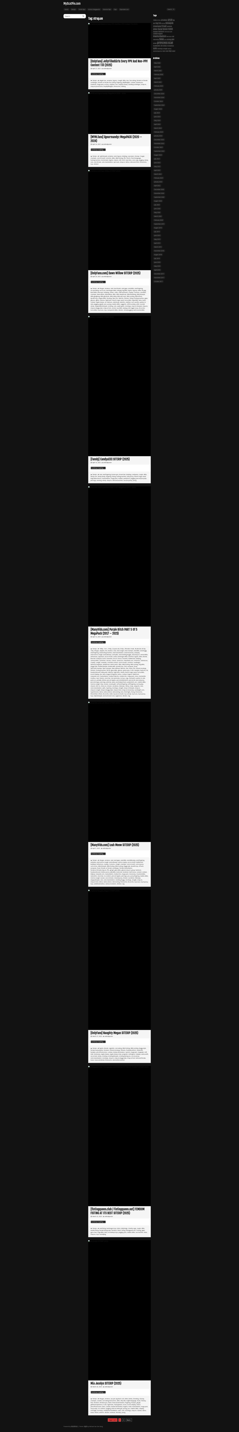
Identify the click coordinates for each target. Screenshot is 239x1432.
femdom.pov (103, 1402)
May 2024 (157, 120)
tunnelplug (103, 1234)
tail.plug (125, 308)
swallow (169, 48)
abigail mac (102, 80)
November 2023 (159, 143)
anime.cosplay (122, 862)
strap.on (143, 84)
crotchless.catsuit (112, 662)
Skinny (127, 686)
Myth (85, 1426)
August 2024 (158, 109)
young (134, 480)
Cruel (163, 26)
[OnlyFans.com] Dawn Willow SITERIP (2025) (116, 273)
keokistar (125, 872)
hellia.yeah (104, 672)
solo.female (97, 162)
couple (141, 474)
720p (92, 651)
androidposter (107, 68)
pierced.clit (132, 680)
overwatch (132, 678)
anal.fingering (139, 288)
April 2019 (157, 243)
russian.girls (112, 684)
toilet (111, 694)
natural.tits (94, 876)
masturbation (106, 478)
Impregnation (118, 1404)
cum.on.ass (94, 866)
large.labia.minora (96, 478)
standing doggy (120, 880)
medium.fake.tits (114, 676)
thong (133, 692)
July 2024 (157, 113)
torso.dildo (94, 310)
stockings (128, 306)
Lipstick (127, 1052)
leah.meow (132, 872)
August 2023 (158, 155)
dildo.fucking (119, 158)
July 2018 (157, 258)
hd (147, 670)
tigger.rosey (134, 308)
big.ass (115, 80)
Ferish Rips (82, 9)
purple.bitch (130, 682)
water (173, 51)
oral (133, 160)
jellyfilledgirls (126, 82)
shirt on (98, 686)
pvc (136, 682)
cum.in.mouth (101, 158)
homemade (104, 160)
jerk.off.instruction (101, 1052)
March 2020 (157, 216)
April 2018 (157, 270)
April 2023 (157, 170)
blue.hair (93, 658)
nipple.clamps (100, 302)
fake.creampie (107, 668)
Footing (138, 1230)
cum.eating (118, 1048)
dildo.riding (113, 296)
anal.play (137, 653)
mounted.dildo (140, 874)
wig (129, 696)
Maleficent (136, 674)
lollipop (93, 874)
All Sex (159, 20)
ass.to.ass (102, 290)
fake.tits (121, 298)
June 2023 (157, 162)
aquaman (101, 656)
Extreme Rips (107, 9)
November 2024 (159, 97)
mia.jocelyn (94, 1408)
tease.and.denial (99, 1060)
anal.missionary (129, 653)
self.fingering (131, 684)
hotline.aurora (105, 872)
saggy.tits (123, 304)
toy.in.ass (100, 310)
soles (119, 1410)
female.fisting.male (105, 1230)
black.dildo (94, 292)
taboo (144, 1410)
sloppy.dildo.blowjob (101, 306)
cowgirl (120, 80)
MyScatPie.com (72, 3)
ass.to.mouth (109, 656)
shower (109, 686)
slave (145, 1232)
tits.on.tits (142, 308)
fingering (119, 82)
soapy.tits (137, 686)
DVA (125, 666)
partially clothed (101, 680)
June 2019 (157, 235)
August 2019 (158, 228)
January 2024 (158, 136)
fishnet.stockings (141, 668)
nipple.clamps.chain (115, 1054)
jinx (101, 674)
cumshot (108, 158)
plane (113, 682)
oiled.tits (122, 302)
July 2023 (157, 159)
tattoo (127, 162)
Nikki (161, 39)
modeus (93, 678)
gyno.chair (94, 1232)
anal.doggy (143, 651)
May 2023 (157, 166)
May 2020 (157, 212)
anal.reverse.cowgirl (96, 654)
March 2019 (157, 247)
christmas (137, 660)
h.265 (132, 670)
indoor (139, 1404)
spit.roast (116, 162)
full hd (108, 670)
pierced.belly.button (122, 680)
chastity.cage (132, 1228)
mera (136, 676)
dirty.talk (123, 1401)
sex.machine (139, 1232)
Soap (131, 686)
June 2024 (157, 117)
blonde (145, 656)
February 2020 (158, 220)
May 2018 (157, 266)
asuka (115, 656)
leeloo (119, 674)
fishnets (126, 298)
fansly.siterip (101, 476)
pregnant (125, 1054)
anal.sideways (107, 654)
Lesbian (133, 82)
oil (105, 302)
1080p (101, 649)
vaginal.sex (118, 696)
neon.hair (107, 678)
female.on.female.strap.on (98, 870)
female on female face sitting (107, 82)
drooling (109, 298)
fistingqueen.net (131, 1230)
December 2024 (159, 94)
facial (135, 666)
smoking (110, 306)
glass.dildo (114, 670)
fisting (131, 298)
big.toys (135, 290)
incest (125, 1404)
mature (116, 160)
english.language (131, 1401)
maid (129, 1406)
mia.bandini (142, 676)
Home (66, 9)
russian (106, 684)
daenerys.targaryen (96, 664)
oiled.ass (109, 302)
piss (105, 304)
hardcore (143, 670)
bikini (139, 290)
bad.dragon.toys (111, 1228)
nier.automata (115, 678)
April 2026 (157, 67)
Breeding (136, 1399)
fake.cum (115, 298)
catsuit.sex (120, 660)
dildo (124, 80)
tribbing (123, 86)
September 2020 (159, 197)
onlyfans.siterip (123, 84)
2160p (109, 649)
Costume (136, 292)
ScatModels (156, 46)
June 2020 (157, 208)
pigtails (101, 304)
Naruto (102, 678)
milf (120, 160)
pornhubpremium (121, 682)
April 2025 (157, 78)
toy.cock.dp (127, 694)
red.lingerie (131, 1054)
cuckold (99, 1401)
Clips (115, 9)
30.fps (122, 649)
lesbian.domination (119, 1052)
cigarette (111, 1048)
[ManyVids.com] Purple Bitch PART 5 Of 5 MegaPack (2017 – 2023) (114, 631)
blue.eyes (100, 292)
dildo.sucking (130, 296)
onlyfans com (114, 84)
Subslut (139, 1410)
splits (103, 688)
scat (170, 42)
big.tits (130, 290)
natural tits (156, 39)
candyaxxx (135, 474)
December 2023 (159, 139)
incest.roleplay (95, 674)
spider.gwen (120, 306)
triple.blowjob (98, 696)
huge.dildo (135, 300)
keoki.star (119, 872)
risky (101, 684)
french (128, 158)
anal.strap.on (136, 654)
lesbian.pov (139, 82)
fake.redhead (116, 668)
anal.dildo (131, 288)
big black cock (120, 1399)
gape (146, 298)
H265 (170, 29)
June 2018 (157, 262)
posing (109, 304)
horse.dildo (128, 300)
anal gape (124, 288)
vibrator (96, 164)
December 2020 (159, 189)
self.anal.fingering (122, 684)
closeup (137, 156)
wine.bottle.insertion (118, 1060)
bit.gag (144, 290)
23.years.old (115, 649)
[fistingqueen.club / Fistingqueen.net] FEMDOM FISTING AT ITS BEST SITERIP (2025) (118, 1211)
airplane (102, 651)
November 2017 (159, 277)
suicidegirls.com (139, 690)
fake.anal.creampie (96, 668)
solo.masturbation (107, 162)
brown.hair (122, 474)
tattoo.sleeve (108, 692)
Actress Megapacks (94, 9)
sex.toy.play (139, 684)
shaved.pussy (118, 878)
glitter (97, 300)
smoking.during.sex (125, 1056)
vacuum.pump (127, 480)
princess (162, 42)
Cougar (142, 156)
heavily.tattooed (95, 672)
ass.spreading (95, 290)
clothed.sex (144, 660)
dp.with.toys (94, 298)
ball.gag (119, 290)
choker (112, 292)
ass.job (113, 1399)
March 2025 (157, 82)
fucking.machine (95, 160)
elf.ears (141, 866)
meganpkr (141, 1052)
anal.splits (115, 654)
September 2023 (159, 151)
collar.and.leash (123, 292)
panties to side (140, 678)
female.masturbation (126, 868)
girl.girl (112, 870)
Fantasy (143, 1401)
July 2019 (157, 231)
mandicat (93, 84)
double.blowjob (102, 666)
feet (127, 668)
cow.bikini (143, 292)
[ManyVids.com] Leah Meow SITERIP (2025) (115, 845)
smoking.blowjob (113, 1056)
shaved (93, 686)
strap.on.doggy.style (97, 308)
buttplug (124, 156)
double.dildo (111, 666)
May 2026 (157, 63)
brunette (125, 658)
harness (102, 300)
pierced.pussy (140, 680)
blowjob (169, 23)
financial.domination (118, 1402)
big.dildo (124, 290)
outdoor (102, 1408)
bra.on (115, 658)
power (155, 43)
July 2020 (157, 205)
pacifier (137, 302)
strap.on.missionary (128, 690)
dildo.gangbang (95, 296)
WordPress (74, 1426)
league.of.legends (111, 674)
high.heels (108, 300)
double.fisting (95, 1230)
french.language (136, 158)
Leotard (139, 872)
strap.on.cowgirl (95, 690)
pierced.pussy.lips (141, 478)
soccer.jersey (135, 1056)
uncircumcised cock (109, 696)
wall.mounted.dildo (139, 310)
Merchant (169, 36)
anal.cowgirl (120, 651)
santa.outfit (144, 1054)
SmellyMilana (170, 46)
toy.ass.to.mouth (118, 694)
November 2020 (159, 193)
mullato (120, 478)
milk (92, 1054)
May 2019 (157, 239)
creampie (93, 158)
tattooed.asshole (117, 480)
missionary (132, 874)
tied (129, 308)
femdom (106, 1050)
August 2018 (158, 254)
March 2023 (157, 174)
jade (171, 31)
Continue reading (98, 74)
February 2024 (158, 132)
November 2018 (159, 251)
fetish (130, 668)
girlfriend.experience (97, 1404)
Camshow (102, 660)
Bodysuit (99, 658)
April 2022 (157, 185)
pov (128, 876)
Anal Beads (117, 288)
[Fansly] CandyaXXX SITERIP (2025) (110, 459)
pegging (141, 160)
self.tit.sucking (131, 304)
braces (120, 658)
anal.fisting (102, 1228)
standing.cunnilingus (134, 84)
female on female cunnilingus (110, 868)
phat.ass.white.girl (116, 1408)
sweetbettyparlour (157, 51)
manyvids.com (95, 676)
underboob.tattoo (99, 884)
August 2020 (158, 201)
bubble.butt (131, 658)
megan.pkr (134, 1052)
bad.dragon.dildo (111, 290)
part (165, 39)
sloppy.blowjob (95, 880)
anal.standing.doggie (125, 654)
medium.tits (123, 676)
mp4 (97, 678)
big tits (158, 23)
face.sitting (132, 80)
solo (92, 162)
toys (92, 164)
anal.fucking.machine (105, 653)
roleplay (138, 1054)
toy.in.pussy (141, 694)
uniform (101, 1412)
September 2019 (159, 224)
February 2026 (158, 74)
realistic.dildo (116, 304)
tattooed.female (141, 1058)
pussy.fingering (134, 876)
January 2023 (158, 182)
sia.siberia (115, 686)
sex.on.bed (94, 1056)
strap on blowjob (137, 306)
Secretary (100, 1410)
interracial (167, 31)
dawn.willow (100, 294)
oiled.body (116, 302)
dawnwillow (108, 294)
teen (122, 692)
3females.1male (129, 649)
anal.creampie (129, 651)
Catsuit (114, 660)
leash (144, 300)
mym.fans (129, 160)
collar (116, 292)
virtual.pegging (128, 310)
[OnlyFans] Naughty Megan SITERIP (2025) (114, 1033)
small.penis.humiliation (110, 1410)
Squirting (108, 688)
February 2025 (158, 86)
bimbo (130, 1399)
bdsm (118, 1228)
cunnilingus (137, 662)
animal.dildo (144, 654)
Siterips (73, 9)
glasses (93, 300)
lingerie (111, 160)
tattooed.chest (134, 162)
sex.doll (142, 304)
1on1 (105, 649)
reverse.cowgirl (95, 684)
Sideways (122, 686)
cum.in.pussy (139, 864)
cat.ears (108, 660)
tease (92, 1060)
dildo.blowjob (141, 294)
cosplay (130, 292)
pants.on (93, 680)
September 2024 (159, 105)
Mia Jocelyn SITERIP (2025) (106, 1383)
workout (112, 1412)
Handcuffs (140, 1050)
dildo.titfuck (138, 296)
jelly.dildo (113, 872)
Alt (106, 651)
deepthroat (106, 664)
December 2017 (159, 274)
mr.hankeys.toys (113, 1232)
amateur (109, 80)
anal (115, 156)
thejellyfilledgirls (108, 86)
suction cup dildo (117, 308)
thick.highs (127, 692)
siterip (146, 160)
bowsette (109, 658)
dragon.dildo (102, 298)
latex (140, 300)
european (130, 666)
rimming (99, 480)
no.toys (122, 678)
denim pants (114, 664)
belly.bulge (124, 1228)
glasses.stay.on (126, 870)
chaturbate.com (128, 660)
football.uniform (131, 1050)
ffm (125, 158)
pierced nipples (111, 680)
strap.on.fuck (107, 308)
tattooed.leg (116, 692)
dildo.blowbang (131, 294)
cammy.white (95, 660)
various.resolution (110, 884)
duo (127, 80)
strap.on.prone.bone (97, 86)
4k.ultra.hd (138, 649)
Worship (118, 1412)
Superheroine (95, 692)
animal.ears (94, 656)
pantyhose (127, 478)
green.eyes (126, 670)
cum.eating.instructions (109, 1401)
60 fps (144, 649)
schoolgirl (93, 1410)
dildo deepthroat (121, 294)
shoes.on (103, 686)
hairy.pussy (130, 476)
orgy (136, 160)
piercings (93, 480)
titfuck (100, 694)
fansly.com (94, 476)
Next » (129, 1420)
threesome (117, 86)
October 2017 (158, 281)
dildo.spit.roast (121, 296)
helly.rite (110, 672)
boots (104, 658)
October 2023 (158, 147)
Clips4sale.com (124, 9)
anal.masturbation (118, 653)
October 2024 (158, 101)
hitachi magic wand (118, 300)
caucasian (131, 156)
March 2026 (157, 71)
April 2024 (157, 124)
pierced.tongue (95, 682)
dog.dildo (141, 664)
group (133, 870)
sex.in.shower (109, 878)
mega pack (100, 84)
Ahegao (101, 288)
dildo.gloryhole (104, 296)
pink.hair (108, 682)
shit (162, 46)
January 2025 (158, 90)
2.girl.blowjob (103, 156)
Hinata (122, 672)
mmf (123, 160)
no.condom (107, 876)
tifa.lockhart (94, 694)
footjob (133, 1402)
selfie (137, 304)
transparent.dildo (112, 310)
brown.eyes (114, 474)
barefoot (131, 656)
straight (121, 688)
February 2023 (158, 178)
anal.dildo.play (131, 860)
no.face (106, 84)
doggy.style (94, 666)
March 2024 (157, 128)
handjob (136, 670)
